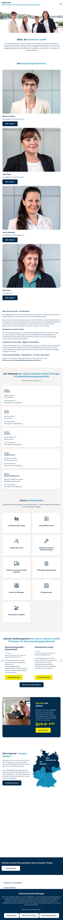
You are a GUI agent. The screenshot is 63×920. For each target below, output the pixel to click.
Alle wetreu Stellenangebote (31, 685)
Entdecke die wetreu (12, 783)
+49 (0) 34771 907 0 (9, 888)
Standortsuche (10, 868)
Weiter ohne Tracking (29, 915)
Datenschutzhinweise (49, 915)
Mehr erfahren (10, 124)
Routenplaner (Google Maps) (13, 402)
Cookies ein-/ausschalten (30, 909)
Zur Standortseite (10, 400)
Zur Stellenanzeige (14, 677)
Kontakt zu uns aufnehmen (12, 883)
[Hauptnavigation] (60, 4)
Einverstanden (11, 915)
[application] (16, 662)
